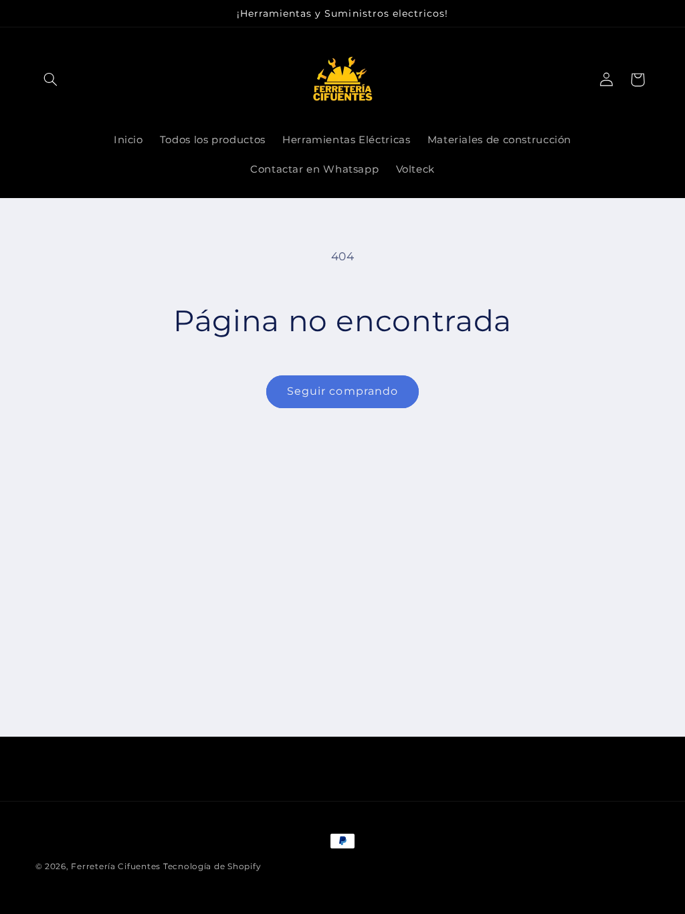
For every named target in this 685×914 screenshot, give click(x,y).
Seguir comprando (342, 391)
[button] (50, 79)
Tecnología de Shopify (212, 866)
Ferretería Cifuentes (116, 866)
